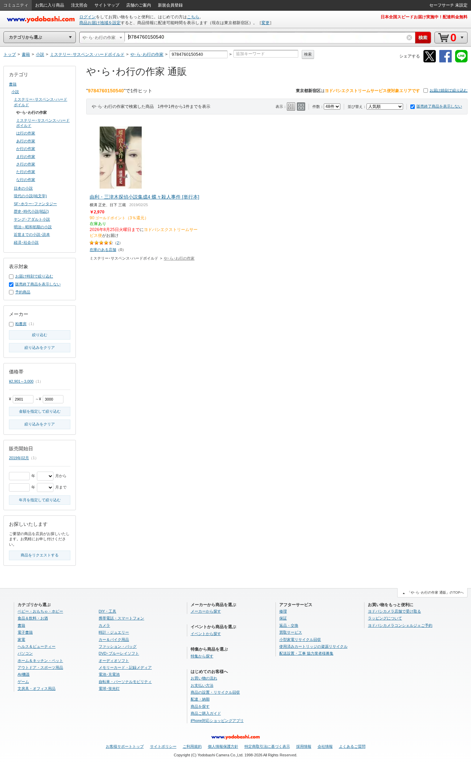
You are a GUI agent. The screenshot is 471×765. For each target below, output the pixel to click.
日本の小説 (23, 188)
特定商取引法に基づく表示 (267, 746)
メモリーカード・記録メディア (125, 667)
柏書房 (21, 324)
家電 (21, 639)
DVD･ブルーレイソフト (119, 653)
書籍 (13, 84)
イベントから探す (206, 634)
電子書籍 (25, 632)
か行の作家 (25, 149)
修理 (283, 611)
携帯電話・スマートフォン (121, 618)
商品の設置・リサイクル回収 (215, 692)
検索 (308, 54)
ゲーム (23, 682)
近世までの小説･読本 (32, 234)
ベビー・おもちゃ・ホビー (40, 611)
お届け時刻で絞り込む (449, 90)
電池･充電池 (109, 674)
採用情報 (303, 746)
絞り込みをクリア (39, 347)
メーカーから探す (206, 611)
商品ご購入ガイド (206, 713)
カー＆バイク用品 (114, 639)
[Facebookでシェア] (445, 61)
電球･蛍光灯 (109, 688)
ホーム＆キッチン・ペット (40, 660)
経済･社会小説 (26, 242)
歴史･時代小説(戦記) (31, 211)
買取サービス (290, 632)
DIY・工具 (107, 611)
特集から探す (202, 656)
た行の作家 (25, 172)
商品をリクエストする (40, 555)
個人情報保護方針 (223, 746)
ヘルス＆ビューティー (37, 646)
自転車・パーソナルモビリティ (125, 682)
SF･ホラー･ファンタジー (35, 204)
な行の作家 (25, 180)
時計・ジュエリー (114, 632)
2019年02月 (19, 458)
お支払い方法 (202, 685)
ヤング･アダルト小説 (32, 219)
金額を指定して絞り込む (40, 411)
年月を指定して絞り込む (40, 500)
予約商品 (22, 292)
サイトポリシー (163, 746)
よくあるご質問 (352, 746)
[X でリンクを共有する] (429, 61)
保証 (283, 618)
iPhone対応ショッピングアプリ (217, 720)
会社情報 (325, 746)
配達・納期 (200, 699)
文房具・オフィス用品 (37, 688)
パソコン (25, 653)
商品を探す (200, 706)
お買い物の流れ (204, 678)
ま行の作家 (25, 156)
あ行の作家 (25, 141)
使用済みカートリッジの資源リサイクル (313, 646)
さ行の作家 (25, 164)
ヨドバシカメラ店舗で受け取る (394, 611)
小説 (15, 92)
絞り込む (39, 335)
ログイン (87, 16)
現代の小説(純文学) (30, 196)
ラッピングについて (385, 618)
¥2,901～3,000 (21, 381)
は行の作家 (25, 133)
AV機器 (24, 674)
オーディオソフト (114, 660)
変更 (265, 22)
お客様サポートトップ (125, 746)
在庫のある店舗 (103, 250)
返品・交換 (288, 625)
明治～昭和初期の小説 (33, 227)
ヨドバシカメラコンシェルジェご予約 (400, 625)
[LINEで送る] (461, 61)
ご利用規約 (192, 746)
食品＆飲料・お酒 (33, 618)
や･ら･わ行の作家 (179, 258)
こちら (193, 16)
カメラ (104, 625)
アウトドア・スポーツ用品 (40, 667)
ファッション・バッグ (118, 646)
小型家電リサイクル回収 (300, 639)
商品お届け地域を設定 (100, 22)
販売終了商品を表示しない (439, 106)
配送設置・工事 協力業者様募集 (306, 653)
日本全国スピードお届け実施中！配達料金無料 (424, 16)
